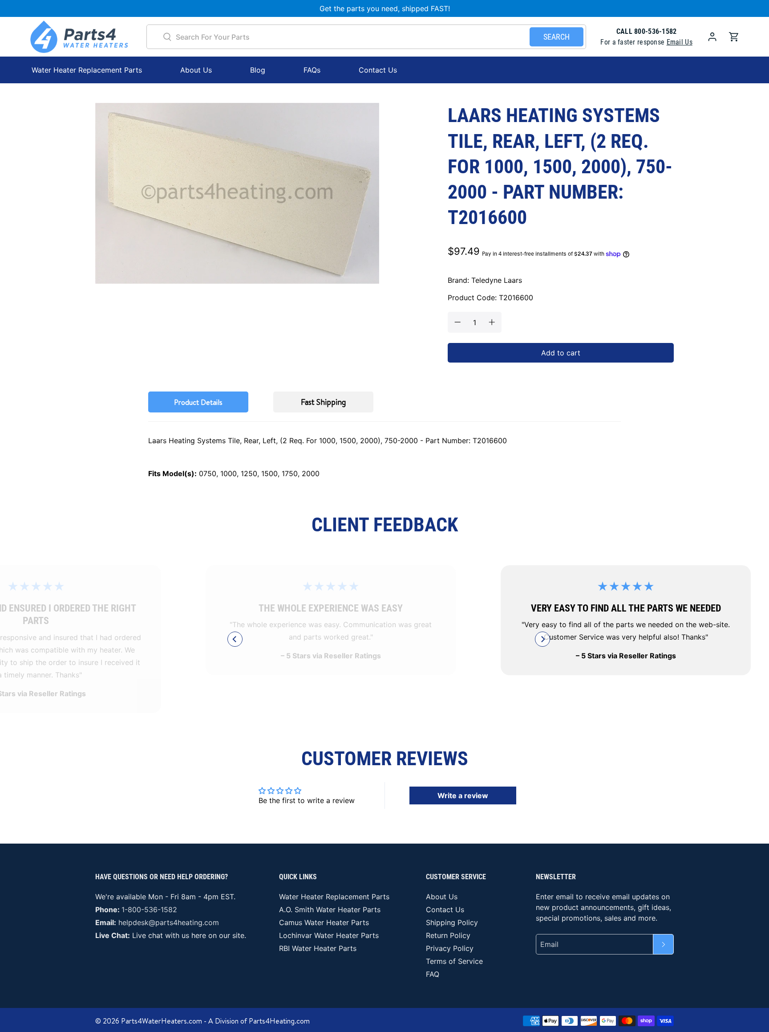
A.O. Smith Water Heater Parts (329, 909)
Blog (257, 69)
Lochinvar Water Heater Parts (329, 935)
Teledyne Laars (496, 280)
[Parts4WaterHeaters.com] (79, 36)
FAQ (432, 974)
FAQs (312, 69)
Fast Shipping (323, 402)
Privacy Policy (450, 948)
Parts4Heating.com (279, 1021)
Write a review (462, 795)
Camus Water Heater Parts (324, 922)
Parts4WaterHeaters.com (161, 1021)
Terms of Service (454, 961)
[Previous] (235, 639)
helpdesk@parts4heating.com (168, 922)
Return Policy (448, 935)
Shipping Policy (452, 922)
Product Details (198, 402)
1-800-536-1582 (149, 909)
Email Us (679, 42)
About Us (196, 69)
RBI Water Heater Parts (317, 948)
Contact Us (378, 69)
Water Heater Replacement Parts (334, 896)
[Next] (542, 639)
